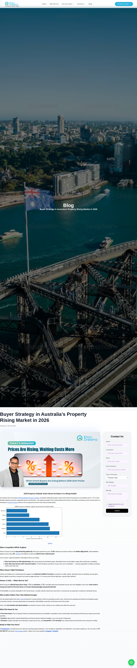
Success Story (67, 4)
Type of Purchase (111, 474)
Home (44, 4)
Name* (108, 441)
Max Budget (110, 482)
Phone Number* (111, 466)
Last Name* (109, 450)
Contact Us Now (123, 4)
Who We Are (54, 4)
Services (80, 4)
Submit (117, 511)
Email (108, 458)
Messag (108, 490)
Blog (90, 4)
